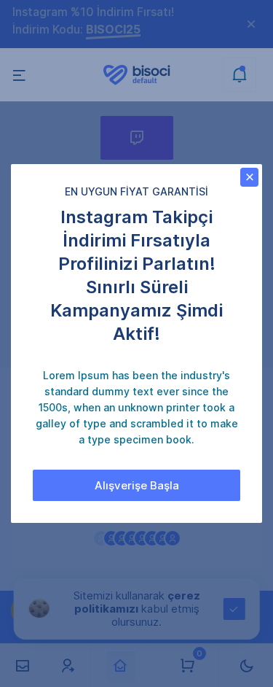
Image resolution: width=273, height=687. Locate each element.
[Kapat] (249, 177)
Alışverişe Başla (137, 485)
